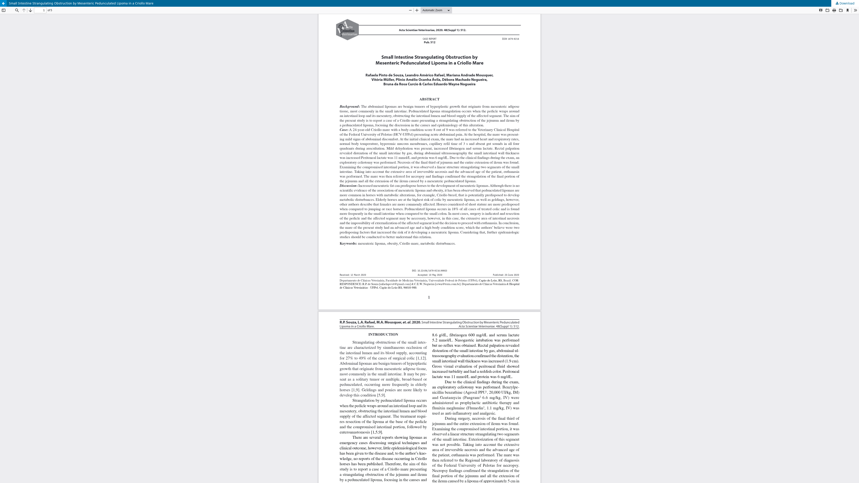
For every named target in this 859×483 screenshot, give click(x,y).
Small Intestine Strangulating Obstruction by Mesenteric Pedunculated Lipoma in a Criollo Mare (81, 3)
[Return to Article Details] (3, 3)
